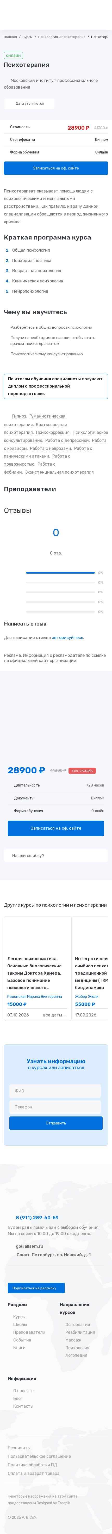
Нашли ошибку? (27, 855)
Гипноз (19, 416)
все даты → (55, 1015)
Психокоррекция (53, 432)
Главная (10, 37)
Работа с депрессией (67, 440)
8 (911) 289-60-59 (37, 1218)
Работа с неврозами (50, 448)
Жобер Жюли (86, 997)
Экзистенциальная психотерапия (59, 472)
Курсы (28, 37)
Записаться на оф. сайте (56, 168)
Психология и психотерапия (61, 37)
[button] (36, 1288)
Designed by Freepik (53, 1503)
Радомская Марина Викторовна (34, 997)
